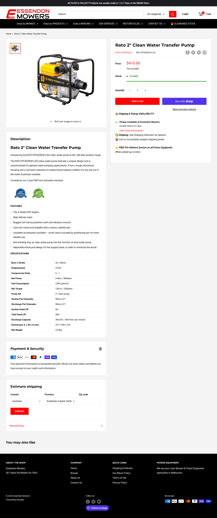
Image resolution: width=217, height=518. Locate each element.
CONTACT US (155, 23)
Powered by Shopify (15, 500)
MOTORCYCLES (131, 23)
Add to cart (137, 101)
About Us (75, 477)
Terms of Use (119, 477)
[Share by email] (204, 52)
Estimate (19, 411)
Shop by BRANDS (26, 23)
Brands (74, 473)
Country (14, 394)
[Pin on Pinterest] (193, 52)
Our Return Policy (121, 473)
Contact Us (76, 482)
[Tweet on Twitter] (199, 52)
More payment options (184, 109)
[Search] (172, 14)
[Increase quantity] (145, 90)
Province (49, 394)
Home (8, 34)
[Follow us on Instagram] (93, 501)
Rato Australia (123, 52)
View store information (131, 130)
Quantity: (120, 90)
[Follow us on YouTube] (99, 501)
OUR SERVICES (107, 23)
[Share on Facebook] (188, 52)
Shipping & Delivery (122, 468)
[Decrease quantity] (130, 90)
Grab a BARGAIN (81, 23)
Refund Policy (17, 425)
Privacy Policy (119, 482)
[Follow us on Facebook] (88, 501)
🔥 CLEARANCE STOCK (183, 23)
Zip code (83, 394)
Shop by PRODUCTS (54, 23)
